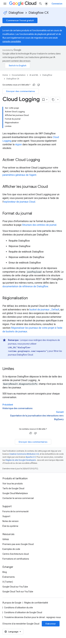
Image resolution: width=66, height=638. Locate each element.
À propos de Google (11, 602)
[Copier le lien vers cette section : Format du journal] (35, 214)
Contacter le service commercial (18, 498)
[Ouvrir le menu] (5, 3)
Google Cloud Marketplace (15, 493)
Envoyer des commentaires (20, 91)
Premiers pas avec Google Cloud (18, 544)
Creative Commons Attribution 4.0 (24, 454)
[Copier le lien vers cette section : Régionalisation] (31, 298)
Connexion (57, 3)
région (18, 144)
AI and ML (33, 75)
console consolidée (11, 41)
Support (6, 516)
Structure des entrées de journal (39, 224)
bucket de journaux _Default (44, 309)
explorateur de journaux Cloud (19, 201)
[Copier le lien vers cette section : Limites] (17, 369)
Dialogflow (16, 13)
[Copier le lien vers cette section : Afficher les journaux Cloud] (51, 187)
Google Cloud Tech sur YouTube (17, 591)
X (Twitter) (7, 582)
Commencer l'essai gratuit (20, 20)
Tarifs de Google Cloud (13, 488)
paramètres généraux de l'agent (19, 174)
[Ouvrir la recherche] (40, 3)
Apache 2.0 (31, 457)
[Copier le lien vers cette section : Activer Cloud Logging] (43, 160)
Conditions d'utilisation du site (18, 607)
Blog (4, 572)
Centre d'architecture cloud (15, 554)
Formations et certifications (15, 559)
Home (5, 75)
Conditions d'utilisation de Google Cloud (23, 612)
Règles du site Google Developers (21, 460)
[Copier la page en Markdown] (53, 99)
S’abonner (50, 623)
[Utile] (34, 85)
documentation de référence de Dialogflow (25, 286)
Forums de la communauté (15, 511)
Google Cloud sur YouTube (15, 586)
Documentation (18, 75)
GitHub (5, 539)
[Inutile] (38, 85)
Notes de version (10, 521)
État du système (10, 526)
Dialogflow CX (39, 13)
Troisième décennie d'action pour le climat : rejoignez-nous (32, 617)
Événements (8, 577)
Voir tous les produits (12, 483)
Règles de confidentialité (36, 602)
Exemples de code (11, 549)
